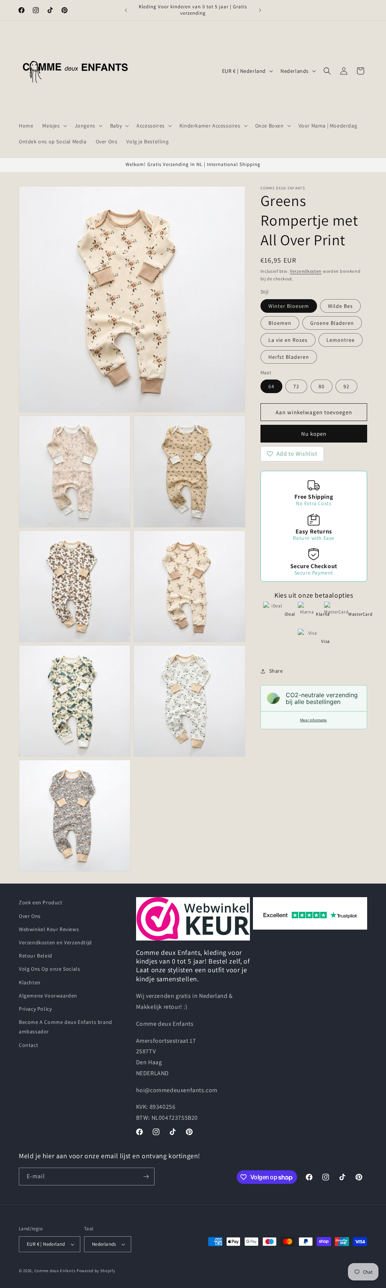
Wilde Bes (340, 306)
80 (322, 386)
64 (271, 386)
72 (296, 386)
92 (346, 386)
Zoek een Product (41, 902)
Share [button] (276, 670)
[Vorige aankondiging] (126, 10)
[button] (54, 126)
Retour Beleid (35, 955)
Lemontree (340, 340)
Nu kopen (313, 433)
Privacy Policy (35, 1008)
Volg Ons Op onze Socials (49, 968)
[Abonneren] (146, 1176)
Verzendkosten (306, 271)
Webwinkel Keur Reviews (49, 929)
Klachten (30, 982)
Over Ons (30, 916)
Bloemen (279, 323)
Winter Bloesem (288, 306)
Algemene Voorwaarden (48, 995)
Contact (28, 1045)
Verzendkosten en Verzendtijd (55, 942)
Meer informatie (313, 720)
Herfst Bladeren (288, 357)
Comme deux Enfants (55, 1270)
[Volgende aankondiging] (260, 10)
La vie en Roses (288, 340)
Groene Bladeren (332, 323)
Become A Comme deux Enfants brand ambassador (65, 1027)
